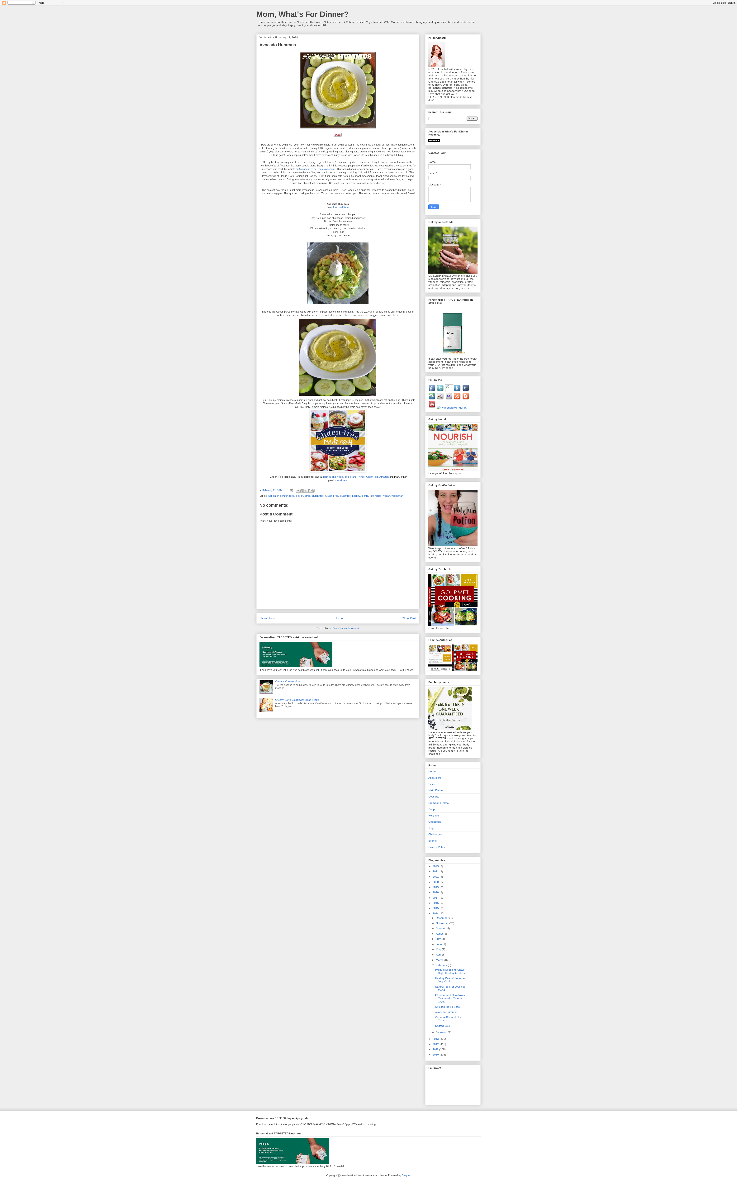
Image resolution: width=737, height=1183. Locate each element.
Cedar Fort (372, 476)
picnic (365, 495)
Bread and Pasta (438, 802)
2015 (436, 908)
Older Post (409, 618)
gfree (307, 495)
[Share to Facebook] (309, 491)
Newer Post (267, 618)
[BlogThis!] (302, 491)
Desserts (433, 796)
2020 (436, 882)
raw (371, 495)
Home (339, 618)
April (439, 954)
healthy (356, 495)
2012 (436, 1044)
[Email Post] (291, 490)
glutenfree (345, 495)
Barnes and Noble (333, 476)
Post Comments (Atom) (345, 628)
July (438, 938)
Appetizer (273, 495)
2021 (436, 876)
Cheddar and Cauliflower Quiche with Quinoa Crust (450, 998)
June (439, 944)
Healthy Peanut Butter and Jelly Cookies (451, 980)
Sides (431, 784)
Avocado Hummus (446, 1011)
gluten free (318, 495)
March (440, 959)
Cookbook (434, 821)
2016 (436, 902)
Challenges (435, 834)
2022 (436, 871)
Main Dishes (435, 790)
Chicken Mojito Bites (447, 1006)
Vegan (386, 495)
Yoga (431, 828)
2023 (436, 866)
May (439, 949)
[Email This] (298, 491)
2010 (436, 1054)
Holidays (433, 815)
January (441, 1032)
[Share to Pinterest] (313, 491)
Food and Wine (340, 207)
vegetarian (397, 495)
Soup (431, 809)
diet (298, 495)
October (441, 928)
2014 (436, 913)
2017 (436, 897)
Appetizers (434, 777)
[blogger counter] (434, 140)
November (442, 923)
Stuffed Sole (442, 1025)
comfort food (287, 495)
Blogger (406, 1175)
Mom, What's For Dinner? (302, 14)
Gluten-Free (331, 495)
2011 (436, 1049)
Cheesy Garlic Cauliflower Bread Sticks (297, 699)
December (442, 917)
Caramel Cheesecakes (287, 681)
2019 (436, 887)
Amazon (384, 476)
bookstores (341, 480)
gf (302, 495)
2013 (436, 1038)
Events (432, 840)
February (442, 965)
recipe (378, 495)
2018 (436, 892)
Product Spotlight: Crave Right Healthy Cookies (450, 971)
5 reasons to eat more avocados (317, 169)
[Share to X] (305, 491)
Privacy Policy (436, 847)
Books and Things (355, 476)
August (440, 933)
